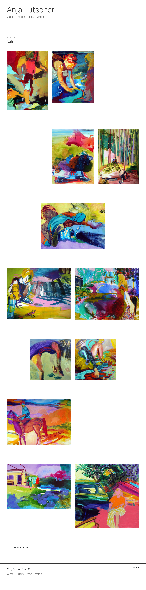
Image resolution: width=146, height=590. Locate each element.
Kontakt (40, 16)
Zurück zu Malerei (20, 548)
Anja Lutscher (30, 9)
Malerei (10, 16)
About (31, 16)
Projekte (21, 16)
